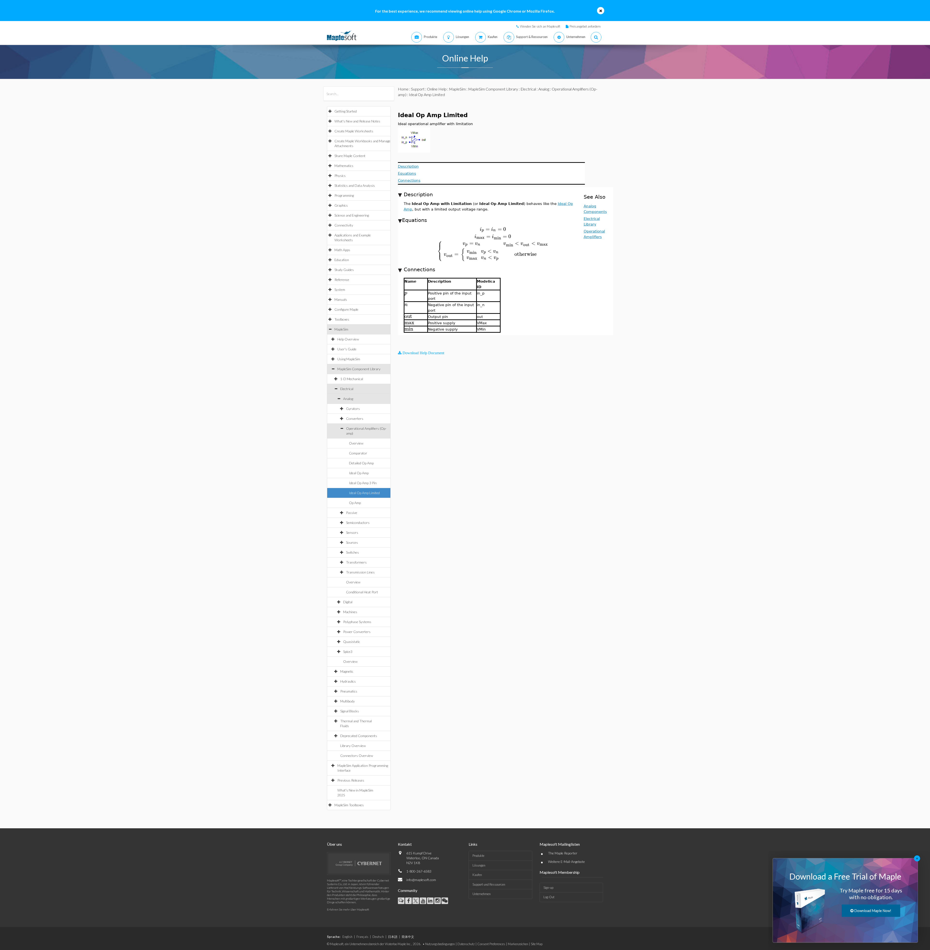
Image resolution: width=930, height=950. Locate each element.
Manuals (340, 299)
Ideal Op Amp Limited (364, 493)
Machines (350, 612)
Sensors (352, 532)
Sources (352, 542)
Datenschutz (466, 944)
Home (403, 89)
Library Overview (353, 746)
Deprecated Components (358, 736)
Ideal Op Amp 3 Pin (363, 483)
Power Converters (357, 632)
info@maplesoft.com (421, 880)
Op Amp (355, 503)
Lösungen (479, 865)
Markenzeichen (518, 944)
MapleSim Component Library (358, 369)
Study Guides (344, 270)
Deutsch (378, 937)
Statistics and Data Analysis (354, 185)
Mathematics (343, 166)
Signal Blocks (349, 711)
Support (418, 89)
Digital (347, 602)
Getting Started (345, 111)
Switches (352, 552)
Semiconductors (358, 522)
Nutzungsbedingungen (440, 944)
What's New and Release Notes (357, 121)
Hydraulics (348, 681)
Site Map (536, 944)
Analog (348, 399)
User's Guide (346, 349)
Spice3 (347, 651)
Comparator (358, 453)
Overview (356, 443)
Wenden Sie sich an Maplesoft (540, 26)
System (339, 289)
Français (362, 937)
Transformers (356, 562)
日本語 (392, 937)
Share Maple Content (349, 156)
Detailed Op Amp (361, 463)
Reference (341, 280)
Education (341, 260)
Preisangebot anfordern (585, 26)
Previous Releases (350, 780)
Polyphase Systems (357, 622)
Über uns (334, 844)
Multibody (347, 701)
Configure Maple (346, 309)
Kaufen (477, 875)
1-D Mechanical (351, 379)
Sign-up (548, 888)
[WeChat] (445, 900)
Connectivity (343, 225)
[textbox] (493, 229)
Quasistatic (351, 642)
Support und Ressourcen (489, 884)
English (347, 937)
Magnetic (346, 671)
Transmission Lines (360, 572)
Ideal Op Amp (359, 473)
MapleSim (341, 329)
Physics (340, 175)
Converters (354, 418)
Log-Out (548, 897)
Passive (351, 513)
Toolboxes (341, 319)
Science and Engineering (351, 215)
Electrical (346, 389)
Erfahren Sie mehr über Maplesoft (348, 909)
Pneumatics (348, 691)
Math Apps (342, 250)
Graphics (341, 205)
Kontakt (405, 844)
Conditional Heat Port (362, 592)
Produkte (478, 856)
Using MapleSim (348, 359)
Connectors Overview (356, 756)
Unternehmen (482, 894)
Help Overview (348, 339)
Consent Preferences (491, 944)
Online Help (437, 89)
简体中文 (408, 937)
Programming (344, 195)
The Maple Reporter (562, 853)
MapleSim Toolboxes (349, 805)
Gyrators (353, 409)
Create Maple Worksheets (353, 131)
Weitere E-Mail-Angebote (566, 862)
